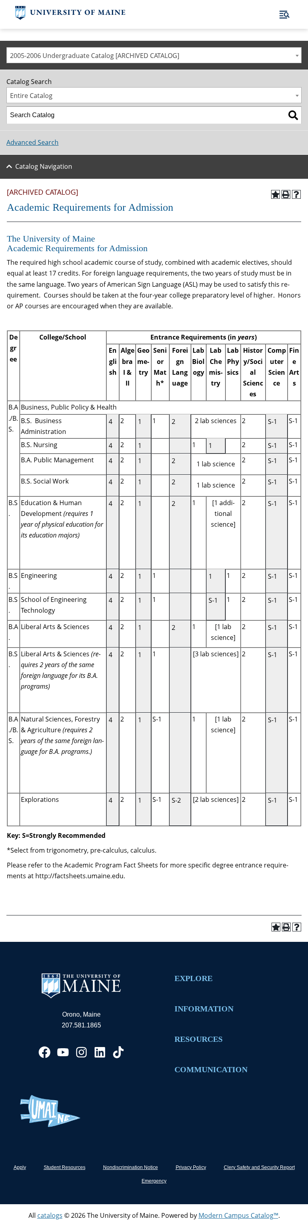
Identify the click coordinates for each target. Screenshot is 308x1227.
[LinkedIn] (100, 1052)
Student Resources (64, 1167)
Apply (20, 1167)
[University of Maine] (70, 17)
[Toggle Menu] (284, 14)
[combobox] (154, 55)
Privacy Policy (191, 1167)
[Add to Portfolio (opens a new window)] (275, 194)
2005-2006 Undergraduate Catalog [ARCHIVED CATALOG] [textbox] (94, 55)
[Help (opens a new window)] (296, 194)
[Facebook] (44, 1052)
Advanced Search (32, 142)
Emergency (154, 1181)
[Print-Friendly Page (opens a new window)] (286, 194)
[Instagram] (81, 1052)
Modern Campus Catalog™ (238, 1215)
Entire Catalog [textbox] (31, 95)
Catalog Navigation (43, 166)
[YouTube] (63, 1052)
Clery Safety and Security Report (259, 1167)
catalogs (50, 1215)
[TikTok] (118, 1052)
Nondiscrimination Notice (130, 1167)
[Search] (293, 115)
